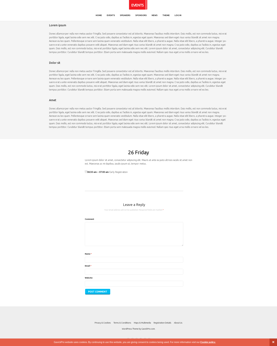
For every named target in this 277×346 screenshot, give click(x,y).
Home (99, 15)
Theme (166, 15)
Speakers (125, 15)
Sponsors (141, 15)
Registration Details (162, 323)
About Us (178, 323)
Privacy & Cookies (103, 323)
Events (111, 15)
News (155, 15)
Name (88, 254)
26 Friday (138, 152)
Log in (178, 15)
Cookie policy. (208, 342)
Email (88, 266)
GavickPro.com (148, 329)
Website (88, 278)
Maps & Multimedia (142, 323)
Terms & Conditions (122, 323)
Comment (89, 219)
